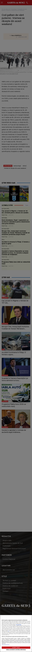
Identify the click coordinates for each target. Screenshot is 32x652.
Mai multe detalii (18, 624)
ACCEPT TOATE (16, 647)
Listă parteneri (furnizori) (5, 644)
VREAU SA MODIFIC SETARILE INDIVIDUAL (16, 649)
